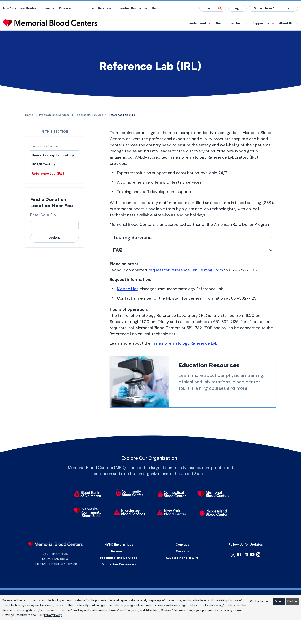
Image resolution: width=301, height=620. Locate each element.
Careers (157, 8)
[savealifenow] (129, 492)
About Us (286, 23)
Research (66, 8)
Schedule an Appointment (273, 8)
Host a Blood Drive (229, 23)
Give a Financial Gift (182, 558)
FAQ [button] (117, 250)
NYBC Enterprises (118, 544)
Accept (279, 601)
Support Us (260, 23)
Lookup (54, 237)
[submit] (220, 8)
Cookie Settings (260, 601)
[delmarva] (87, 494)
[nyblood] (171, 512)
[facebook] (239, 554)
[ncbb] (87, 512)
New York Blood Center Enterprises (28, 8)
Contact (182, 544)
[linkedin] (245, 554)
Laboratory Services (45, 146)
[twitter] (233, 555)
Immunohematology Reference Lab (185, 343)
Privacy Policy (53, 615)
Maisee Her (127, 288)
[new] (129, 512)
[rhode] (213, 512)
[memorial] (213, 494)
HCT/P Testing (43, 164)
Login (237, 8)
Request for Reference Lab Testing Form (185, 270)
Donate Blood (196, 23)
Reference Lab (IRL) (48, 173)
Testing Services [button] (132, 237)
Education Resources (131, 8)
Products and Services (94, 8)
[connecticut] (171, 494)
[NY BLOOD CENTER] (50, 23)
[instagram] (258, 554)
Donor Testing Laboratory (53, 155)
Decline (292, 601)
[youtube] (252, 554)
